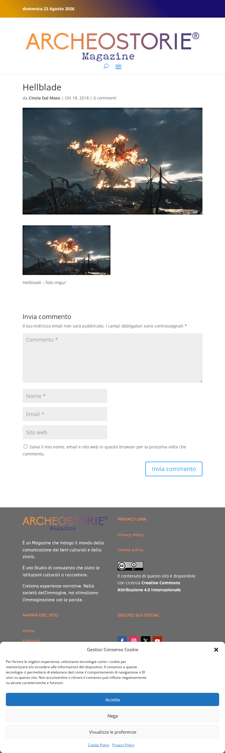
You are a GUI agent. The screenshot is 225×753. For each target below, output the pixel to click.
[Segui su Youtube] (157, 641)
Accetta (112, 700)
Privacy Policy (123, 744)
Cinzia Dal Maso (44, 98)
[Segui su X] (145, 641)
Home (29, 630)
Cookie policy (130, 549)
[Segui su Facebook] (122, 641)
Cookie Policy (98, 744)
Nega (113, 716)
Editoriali (31, 640)
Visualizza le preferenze (112, 732)
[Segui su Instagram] (134, 641)
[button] (216, 650)
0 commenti (105, 98)
